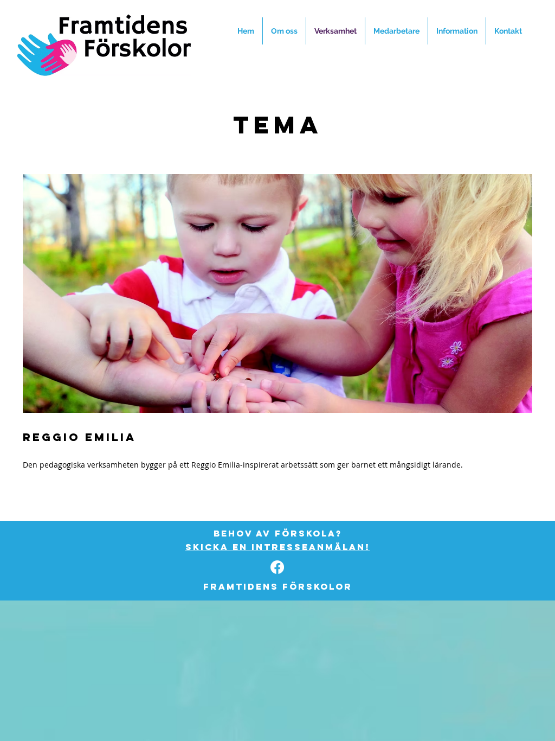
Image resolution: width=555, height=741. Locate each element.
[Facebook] (277, 567)
